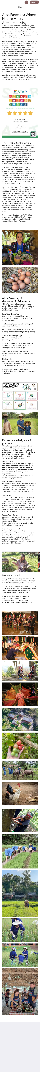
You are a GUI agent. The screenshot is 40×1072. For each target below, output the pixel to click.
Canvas (14, 1066)
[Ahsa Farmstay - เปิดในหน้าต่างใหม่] (4, 1051)
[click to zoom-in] (20, 562)
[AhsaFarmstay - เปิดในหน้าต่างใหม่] (22, 1051)
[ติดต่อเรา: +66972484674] (26, 2)
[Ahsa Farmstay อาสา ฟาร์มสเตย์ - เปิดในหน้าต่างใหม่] (16, 1051)
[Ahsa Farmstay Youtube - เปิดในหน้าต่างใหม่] (10, 1051)
